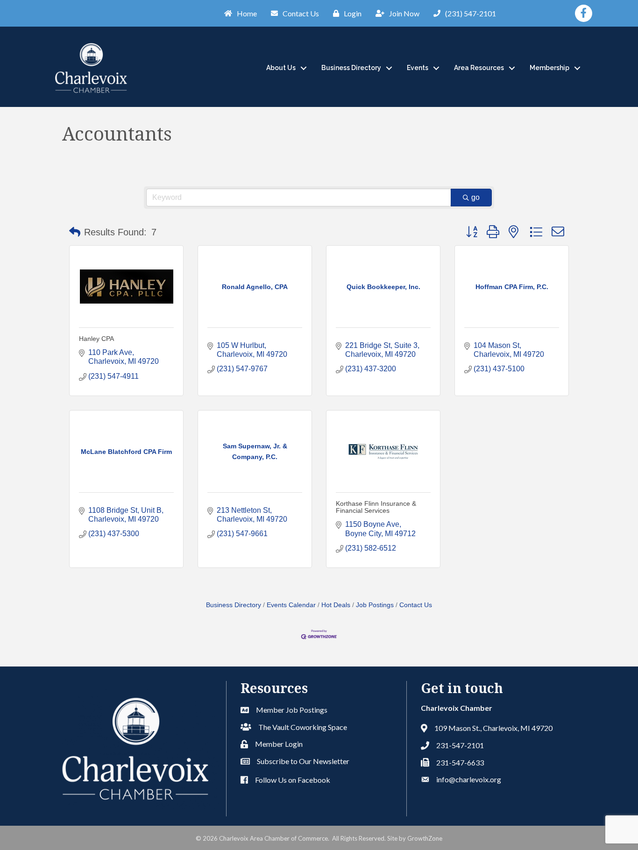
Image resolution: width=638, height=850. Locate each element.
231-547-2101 (460, 745)
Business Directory (351, 67)
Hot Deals (335, 605)
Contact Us (415, 605)
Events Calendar (291, 605)
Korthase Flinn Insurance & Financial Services (376, 507)
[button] (74, 232)
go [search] (475, 197)
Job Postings (375, 605)
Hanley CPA (96, 338)
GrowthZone (424, 838)
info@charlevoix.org (468, 779)
